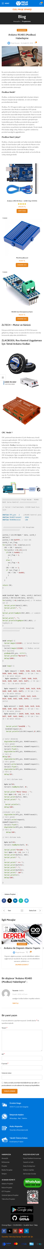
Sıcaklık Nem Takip (31, 1225)
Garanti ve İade (28, 1162)
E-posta (5, 1063)
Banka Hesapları (7, 1170)
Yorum (4, 1028)
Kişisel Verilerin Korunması (32, 1158)
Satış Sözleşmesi (29, 1166)
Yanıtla (15, 1003)
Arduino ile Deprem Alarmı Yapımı (22, 948)
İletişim (4, 1174)
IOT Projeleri (6, 1191)
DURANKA (17, 1225)
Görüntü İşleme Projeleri (10, 1195)
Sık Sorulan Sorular (29, 1174)
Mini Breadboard (22, 258)
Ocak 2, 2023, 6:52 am (19, 994)
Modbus (13, 445)
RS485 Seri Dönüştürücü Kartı (22, 312)
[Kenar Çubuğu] (3, 377)
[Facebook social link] (4, 900)
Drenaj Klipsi (6, 1225)
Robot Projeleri (7, 1188)
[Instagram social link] (15, 1231)
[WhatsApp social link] (21, 900)
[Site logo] (22, 3)
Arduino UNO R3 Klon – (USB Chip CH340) (22, 201)
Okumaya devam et (22, 965)
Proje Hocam (15, 43)
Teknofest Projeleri (8, 1199)
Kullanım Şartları (28, 1170)
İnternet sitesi (6, 1073)
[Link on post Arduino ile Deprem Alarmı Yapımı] (22, 934)
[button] (22, 211)
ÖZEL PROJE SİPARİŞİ (22, 9)
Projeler (4, 1166)
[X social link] (9, 900)
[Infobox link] (22, 1105)
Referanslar (5, 1162)
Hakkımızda (6, 1154)
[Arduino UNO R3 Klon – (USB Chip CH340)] (22, 178)
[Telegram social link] (26, 900)
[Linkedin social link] (15, 900)
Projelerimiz (26, 21)
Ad (3, 1054)
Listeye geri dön (22, 910)
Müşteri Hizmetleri (31, 1154)
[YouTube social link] (21, 1231)
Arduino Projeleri (10, 894)
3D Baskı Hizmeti (8, 1180)
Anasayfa (16, 21)
